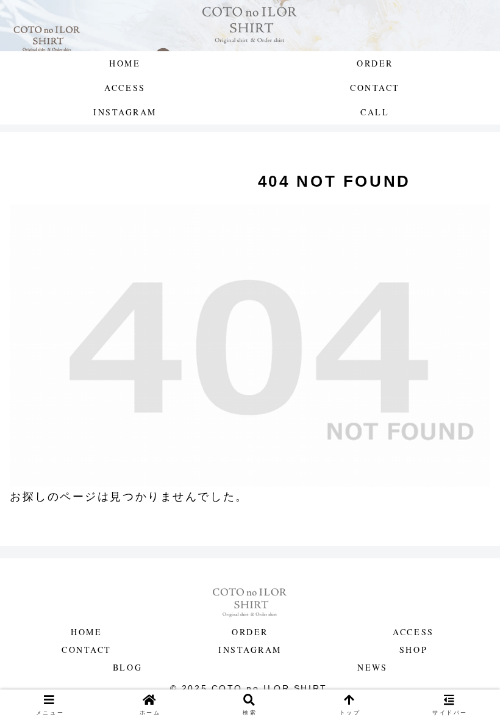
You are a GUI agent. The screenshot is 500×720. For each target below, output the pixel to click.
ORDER (250, 632)
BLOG (127, 667)
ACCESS (413, 632)
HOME (86, 632)
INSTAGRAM (250, 649)
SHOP (413, 649)
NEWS (372, 667)
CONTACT (87, 649)
